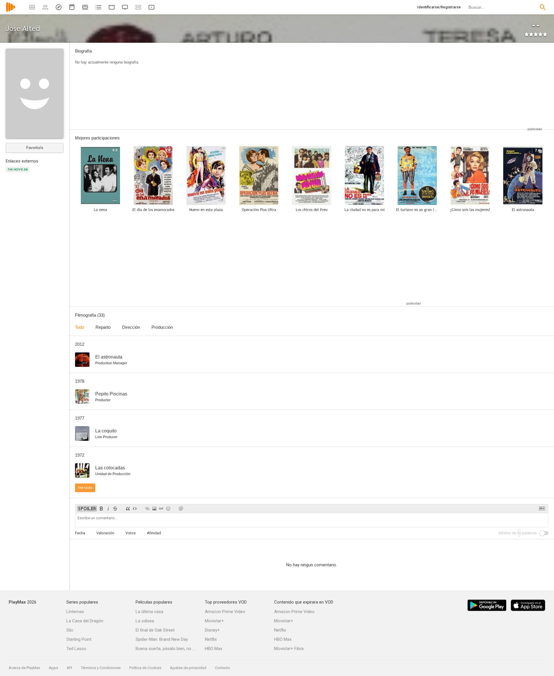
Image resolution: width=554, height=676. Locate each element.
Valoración (105, 533)
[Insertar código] (134, 508)
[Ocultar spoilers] (87, 508)
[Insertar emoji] (168, 508)
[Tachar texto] (115, 508)
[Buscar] (542, 7)
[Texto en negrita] (101, 508)
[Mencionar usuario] (180, 508)
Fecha (80, 533)
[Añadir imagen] (154, 508)
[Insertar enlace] (147, 508)
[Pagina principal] (11, 11)
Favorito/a (34, 147)
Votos (131, 533)
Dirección (131, 327)
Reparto (103, 327)
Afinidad (154, 533)
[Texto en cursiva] (108, 508)
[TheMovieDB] (18, 173)
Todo (79, 327)
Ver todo (85, 487)
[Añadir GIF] (161, 508)
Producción (162, 327)
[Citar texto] (127, 508)
